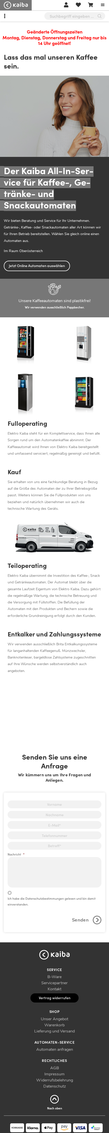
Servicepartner (54, 983)
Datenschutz (54, 1086)
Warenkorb (54, 1025)
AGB (54, 1068)
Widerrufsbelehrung (54, 1080)
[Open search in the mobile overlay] (74, 16)
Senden (80, 920)
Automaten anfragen (54, 1049)
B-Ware (54, 977)
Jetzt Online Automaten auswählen (37, 265)
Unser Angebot (54, 1019)
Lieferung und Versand (54, 1031)
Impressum (54, 1074)
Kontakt (54, 989)
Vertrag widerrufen (54, 997)
